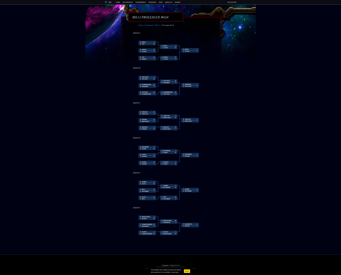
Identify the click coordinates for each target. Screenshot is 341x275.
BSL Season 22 (128, 2)
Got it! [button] (187, 271)
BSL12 (157, 25)
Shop (161, 2)
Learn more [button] (175, 272)
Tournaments (140, 2)
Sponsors (152, 2)
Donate (177, 2)
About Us (168, 2)
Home (118, 2)
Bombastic (166, 265)
